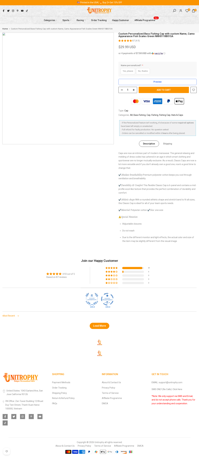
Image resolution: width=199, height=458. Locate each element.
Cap (126, 110)
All (131, 115)
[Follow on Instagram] (13, 11)
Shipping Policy (59, 393)
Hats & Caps (177, 115)
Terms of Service (110, 393)
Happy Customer (120, 20)
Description (149, 143)
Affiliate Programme (146, 19)
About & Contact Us (111, 382)
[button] (125, 40)
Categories (49, 20)
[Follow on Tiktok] (27, 11)
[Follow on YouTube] (22, 11)
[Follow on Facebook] (3, 11)
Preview (157, 82)
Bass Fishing (140, 115)
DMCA (105, 403)
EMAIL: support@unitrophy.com (167, 382)
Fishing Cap (164, 115)
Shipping (167, 143)
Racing (80, 20)
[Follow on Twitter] (8, 11)
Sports (65, 20)
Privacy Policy (108, 387)
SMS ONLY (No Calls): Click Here (167, 389)
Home (5, 29)
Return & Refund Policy (63, 398)
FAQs (54, 403)
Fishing (154, 115)
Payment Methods (61, 382)
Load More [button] (99, 325)
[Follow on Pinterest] (17, 11)
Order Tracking (99, 20)
